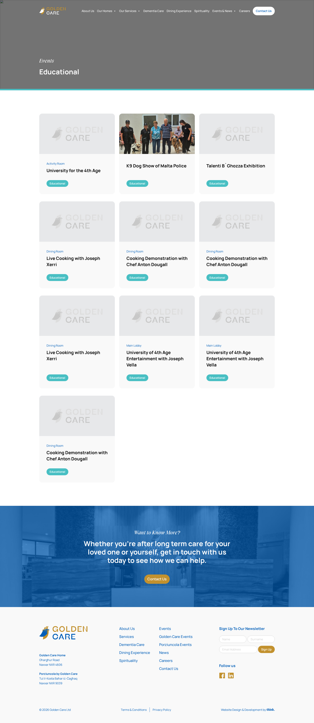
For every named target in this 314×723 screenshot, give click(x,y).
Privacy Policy (162, 710)
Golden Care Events (176, 636)
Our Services (127, 11)
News (164, 652)
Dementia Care (153, 11)
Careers (244, 11)
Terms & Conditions (134, 710)
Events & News (222, 11)
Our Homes (104, 11)
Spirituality (202, 11)
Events (165, 628)
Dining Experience (179, 11)
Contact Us (264, 11)
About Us (88, 11)
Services (126, 636)
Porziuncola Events (175, 644)
